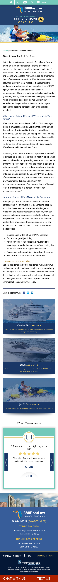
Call (18, 2)
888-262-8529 (29, 521)
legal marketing (43, 569)
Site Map (40, 556)
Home (11, 2)
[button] (6, 462)
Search (32, 2)
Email (25, 2)
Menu (44, 2)
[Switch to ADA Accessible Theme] (41, 19)
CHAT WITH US (14, 578)
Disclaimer (50, 556)
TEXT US (43, 578)
